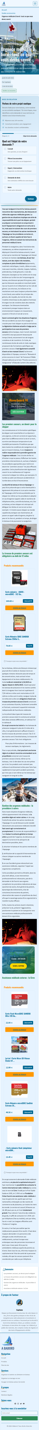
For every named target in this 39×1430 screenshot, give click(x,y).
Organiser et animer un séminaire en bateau (15, 1375)
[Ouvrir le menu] (35, 3)
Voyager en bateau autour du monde (13, 1382)
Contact (3, 1391)
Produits (4, 1362)
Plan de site (5, 1365)
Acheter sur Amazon (19, 608)
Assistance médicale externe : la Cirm (16, 1288)
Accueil (4, 10)
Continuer (31, 199)
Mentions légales (6, 1395)
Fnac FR (29, 646)
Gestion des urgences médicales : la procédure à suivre (20, 1284)
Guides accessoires (8, 13)
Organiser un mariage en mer (10, 1378)
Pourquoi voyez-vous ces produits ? (16, 661)
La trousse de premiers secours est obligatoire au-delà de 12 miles (20, 1278)
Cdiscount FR (28, 601)
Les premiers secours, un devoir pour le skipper (19, 1273)
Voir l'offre (18, 966)
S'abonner (19, 1418)
